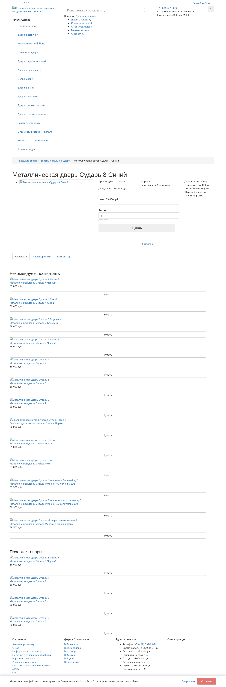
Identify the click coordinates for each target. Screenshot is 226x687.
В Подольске (71, 662)
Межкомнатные (80, 30)
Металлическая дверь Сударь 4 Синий (32, 302)
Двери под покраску (29, 70)
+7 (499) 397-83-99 (146, 644)
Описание (21, 256)
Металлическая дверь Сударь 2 (28, 403)
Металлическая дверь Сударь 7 (28, 363)
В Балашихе (71, 644)
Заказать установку (29, 122)
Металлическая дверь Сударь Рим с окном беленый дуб (42, 483)
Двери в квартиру (81, 19)
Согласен (206, 681)
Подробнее (188, 681)
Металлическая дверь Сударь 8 (28, 383)
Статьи (16, 672)
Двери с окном (26, 87)
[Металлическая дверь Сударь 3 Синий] (56, 182)
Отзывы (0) (63, 256)
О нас (15, 647)
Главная (24, 2)
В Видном (69, 658)
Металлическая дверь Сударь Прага (31, 443)
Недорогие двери (28, 52)
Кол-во (103, 210)
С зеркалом (78, 33)
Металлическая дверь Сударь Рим (30, 463)
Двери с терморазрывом (32, 114)
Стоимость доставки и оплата (35, 131)
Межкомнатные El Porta (31, 43)
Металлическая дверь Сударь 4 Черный (33, 282)
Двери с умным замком (31, 105)
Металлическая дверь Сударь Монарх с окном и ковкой (42, 523)
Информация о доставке (26, 651)
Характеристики (42, 256)
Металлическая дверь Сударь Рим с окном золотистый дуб (44, 503)
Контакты (23, 140)
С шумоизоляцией (81, 23)
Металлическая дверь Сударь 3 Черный (33, 343)
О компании (41, 140)
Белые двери (25, 78)
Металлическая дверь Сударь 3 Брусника (34, 322)
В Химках (69, 654)
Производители (27, 26)
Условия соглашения (24, 662)
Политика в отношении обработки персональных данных (32, 656)
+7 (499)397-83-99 (167, 8)
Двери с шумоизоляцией (32, 61)
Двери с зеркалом (28, 96)
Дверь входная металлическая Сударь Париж (36, 423)
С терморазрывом (81, 26)
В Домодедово (72, 647)
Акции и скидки (26, 149)
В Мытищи (70, 651)
